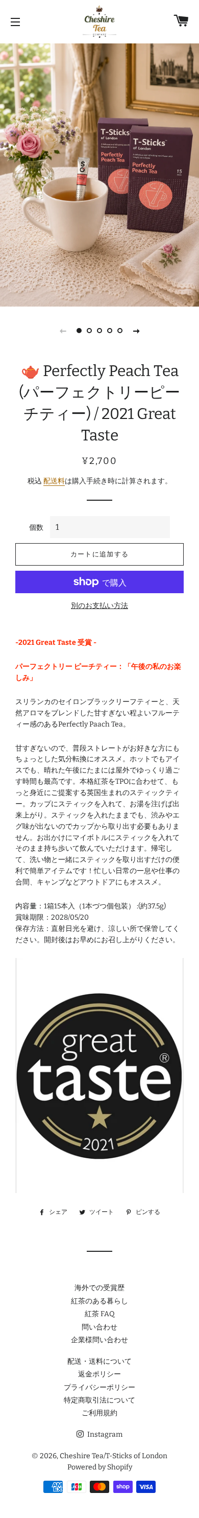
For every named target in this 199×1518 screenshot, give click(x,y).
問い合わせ (99, 1327)
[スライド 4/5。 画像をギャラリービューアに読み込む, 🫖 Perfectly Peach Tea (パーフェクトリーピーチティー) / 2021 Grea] (110, 330)
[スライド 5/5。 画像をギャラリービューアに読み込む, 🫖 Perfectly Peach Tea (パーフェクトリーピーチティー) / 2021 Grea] (120, 330)
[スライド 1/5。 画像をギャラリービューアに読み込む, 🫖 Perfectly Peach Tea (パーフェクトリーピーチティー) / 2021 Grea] (79, 330)
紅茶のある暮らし (99, 1301)
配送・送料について (99, 1361)
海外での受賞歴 (99, 1287)
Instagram (104, 1434)
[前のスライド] (63, 330)
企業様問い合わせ (99, 1340)
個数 (36, 527)
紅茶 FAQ (100, 1314)
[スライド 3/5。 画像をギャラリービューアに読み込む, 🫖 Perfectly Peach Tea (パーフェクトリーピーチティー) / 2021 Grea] (99, 330)
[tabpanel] (99, 174)
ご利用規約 (99, 1413)
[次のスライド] (136, 330)
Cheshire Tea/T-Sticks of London (113, 1456)
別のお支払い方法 (99, 605)
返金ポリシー (99, 1374)
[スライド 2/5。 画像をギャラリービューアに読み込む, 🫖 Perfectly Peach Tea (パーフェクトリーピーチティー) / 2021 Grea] (89, 330)
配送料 (54, 481)
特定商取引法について (99, 1400)
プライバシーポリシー (99, 1387)
